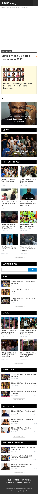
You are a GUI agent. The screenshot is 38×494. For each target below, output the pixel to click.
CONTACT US (28, 483)
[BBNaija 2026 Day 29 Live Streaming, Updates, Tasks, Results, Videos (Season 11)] (9, 345)
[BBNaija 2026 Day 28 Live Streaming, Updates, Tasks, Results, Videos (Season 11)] (28, 345)
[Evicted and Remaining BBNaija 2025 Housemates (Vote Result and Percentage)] (13, 74)
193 (14, 293)
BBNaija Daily (23, 491)
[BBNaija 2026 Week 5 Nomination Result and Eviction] (5, 377)
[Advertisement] (19, 28)
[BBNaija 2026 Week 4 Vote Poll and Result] (5, 292)
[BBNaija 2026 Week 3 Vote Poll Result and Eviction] (5, 300)
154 (14, 302)
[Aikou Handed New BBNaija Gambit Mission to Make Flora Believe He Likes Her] (28, 239)
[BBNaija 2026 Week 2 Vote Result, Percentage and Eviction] (5, 430)
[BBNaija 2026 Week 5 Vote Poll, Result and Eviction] (19, 145)
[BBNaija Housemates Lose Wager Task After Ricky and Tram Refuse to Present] (9, 217)
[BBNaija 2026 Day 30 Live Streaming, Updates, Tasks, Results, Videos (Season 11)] (28, 323)
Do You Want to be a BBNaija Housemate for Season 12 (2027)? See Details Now (19, 119)
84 (13, 285)
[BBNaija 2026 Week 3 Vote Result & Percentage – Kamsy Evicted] (5, 422)
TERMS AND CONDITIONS (14, 483)
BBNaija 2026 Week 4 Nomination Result (23, 383)
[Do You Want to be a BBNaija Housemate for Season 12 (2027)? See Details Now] (19, 113)
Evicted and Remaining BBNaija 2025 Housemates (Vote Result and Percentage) (17, 86)
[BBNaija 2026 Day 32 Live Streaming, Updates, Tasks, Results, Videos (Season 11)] (28, 172)
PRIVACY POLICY (26, 480)
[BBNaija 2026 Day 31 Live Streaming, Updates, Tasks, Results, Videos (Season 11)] (9, 323)
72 (36, 460)
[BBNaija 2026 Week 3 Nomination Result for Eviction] (5, 394)
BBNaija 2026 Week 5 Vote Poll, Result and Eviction (19, 152)
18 (34, 91)
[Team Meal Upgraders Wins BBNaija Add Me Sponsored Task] (28, 217)
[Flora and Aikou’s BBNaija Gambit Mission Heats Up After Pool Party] (9, 194)
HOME (9, 480)
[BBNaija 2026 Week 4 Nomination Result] (5, 385)
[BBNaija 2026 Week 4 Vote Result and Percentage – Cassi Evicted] (5, 413)
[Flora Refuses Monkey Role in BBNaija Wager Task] (9, 239)
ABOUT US (16, 480)
